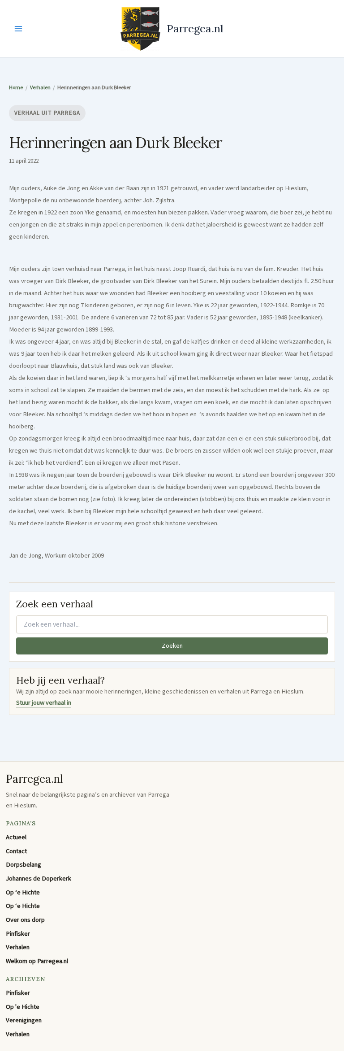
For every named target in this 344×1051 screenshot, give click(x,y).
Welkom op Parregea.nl (37, 961)
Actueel (16, 837)
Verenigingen (24, 1020)
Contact (16, 851)
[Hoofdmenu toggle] (18, 28)
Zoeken (172, 645)
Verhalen (18, 947)
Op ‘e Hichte (23, 892)
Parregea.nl (195, 28)
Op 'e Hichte (22, 1007)
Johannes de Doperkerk (38, 878)
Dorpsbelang (23, 864)
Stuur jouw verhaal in (43, 702)
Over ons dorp (25, 920)
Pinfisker (18, 933)
